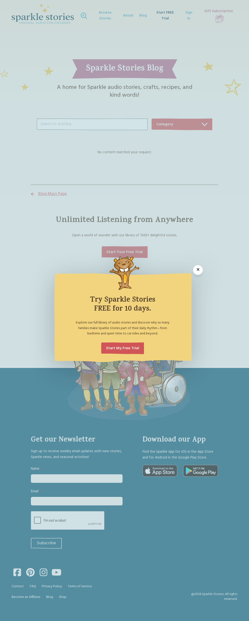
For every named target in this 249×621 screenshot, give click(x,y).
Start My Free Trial (122, 348)
